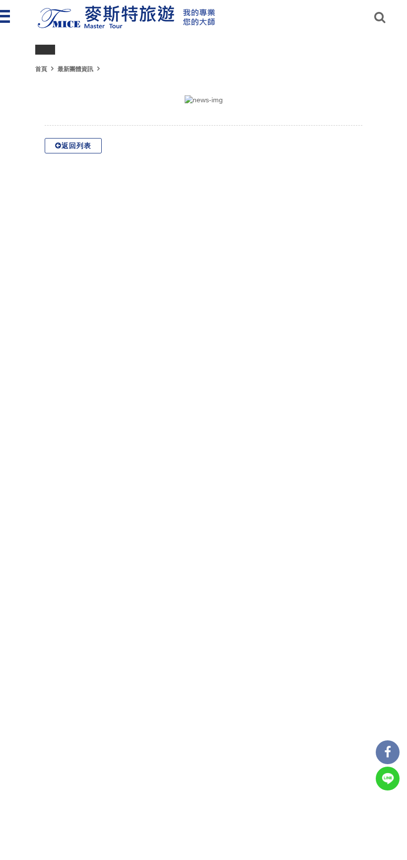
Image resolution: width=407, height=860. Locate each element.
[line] (388, 778)
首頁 (41, 69)
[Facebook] (388, 752)
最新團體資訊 (75, 69)
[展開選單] (6, 16)
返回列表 (76, 145)
